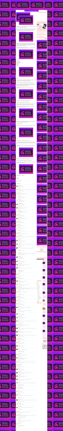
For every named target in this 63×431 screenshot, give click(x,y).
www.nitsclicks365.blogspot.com (41, 33)
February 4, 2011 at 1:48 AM (21, 194)
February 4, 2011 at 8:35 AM (21, 311)
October (38, 287)
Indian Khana (19, 296)
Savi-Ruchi (19, 273)
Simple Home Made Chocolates (46, 270)
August (38, 288)
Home (16, 10)
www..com (45, 339)
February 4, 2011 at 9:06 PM (21, 362)
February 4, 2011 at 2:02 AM (21, 208)
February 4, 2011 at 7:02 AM (21, 285)
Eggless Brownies (45, 315)
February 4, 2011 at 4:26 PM (21, 355)
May (38, 290)
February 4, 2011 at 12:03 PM (21, 346)
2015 (37, 282)
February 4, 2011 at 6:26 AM (21, 278)
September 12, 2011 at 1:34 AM (21, 421)
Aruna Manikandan (19, 364)
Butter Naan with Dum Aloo (45, 323)
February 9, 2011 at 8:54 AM (21, 401)
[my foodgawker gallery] (45, 344)
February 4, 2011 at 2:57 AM (21, 230)
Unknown (18, 188)
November (38, 286)
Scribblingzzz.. (19, 199)
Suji (18, 378)
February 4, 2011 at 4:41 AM (21, 250)
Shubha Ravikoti (19, 353)
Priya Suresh (19, 192)
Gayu (18, 348)
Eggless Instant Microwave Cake (45, 263)
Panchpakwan (19, 256)
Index (28, 10)
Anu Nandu (19, 327)
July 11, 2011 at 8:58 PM (20, 409)
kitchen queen (19, 185)
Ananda (18, 390)
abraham (18, 224)
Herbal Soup (39, 299)
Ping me (35, 10)
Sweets (19, 181)
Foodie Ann (19, 306)
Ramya (18, 280)
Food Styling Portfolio (23, 10)
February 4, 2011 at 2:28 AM (21, 219)
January (38, 300)
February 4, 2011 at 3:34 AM (21, 245)
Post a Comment (17, 427)
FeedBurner (43, 250)
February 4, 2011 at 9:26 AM (21, 332)
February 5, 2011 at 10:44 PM (21, 385)
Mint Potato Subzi (45, 277)
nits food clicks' (45, 341)
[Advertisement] (39, 270)
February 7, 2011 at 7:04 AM (21, 392)
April (38, 291)
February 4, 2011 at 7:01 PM (21, 359)
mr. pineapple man (19, 316)
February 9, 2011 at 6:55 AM (21, 397)
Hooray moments (31, 10)
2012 (37, 284)
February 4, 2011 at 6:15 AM (21, 265)
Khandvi (38, 293)
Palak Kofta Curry (39, 298)
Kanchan (18, 368)
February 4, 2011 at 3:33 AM (21, 241)
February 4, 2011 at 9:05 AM (21, 322)
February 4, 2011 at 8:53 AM (21, 318)
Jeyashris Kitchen (19, 263)
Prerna (18, 313)
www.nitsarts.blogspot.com (40, 36)
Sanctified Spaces (19, 217)
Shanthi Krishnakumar (20, 203)
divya (18, 260)
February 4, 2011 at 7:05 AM (21, 289)
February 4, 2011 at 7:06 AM (21, 294)
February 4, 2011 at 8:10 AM (21, 301)
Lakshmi (18, 283)
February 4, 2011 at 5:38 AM (21, 258)
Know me (19, 10)
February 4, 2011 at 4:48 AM (21, 254)
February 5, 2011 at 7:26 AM (21, 380)
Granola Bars (39, 295)
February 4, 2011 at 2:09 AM (21, 212)
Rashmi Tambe (19, 414)
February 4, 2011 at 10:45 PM (21, 366)
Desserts (18, 181)
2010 (37, 301)
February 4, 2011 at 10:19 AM (21, 336)
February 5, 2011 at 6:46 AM (21, 373)
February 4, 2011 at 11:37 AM (21, 343)
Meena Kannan (19, 406)
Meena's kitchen (20, 408)
